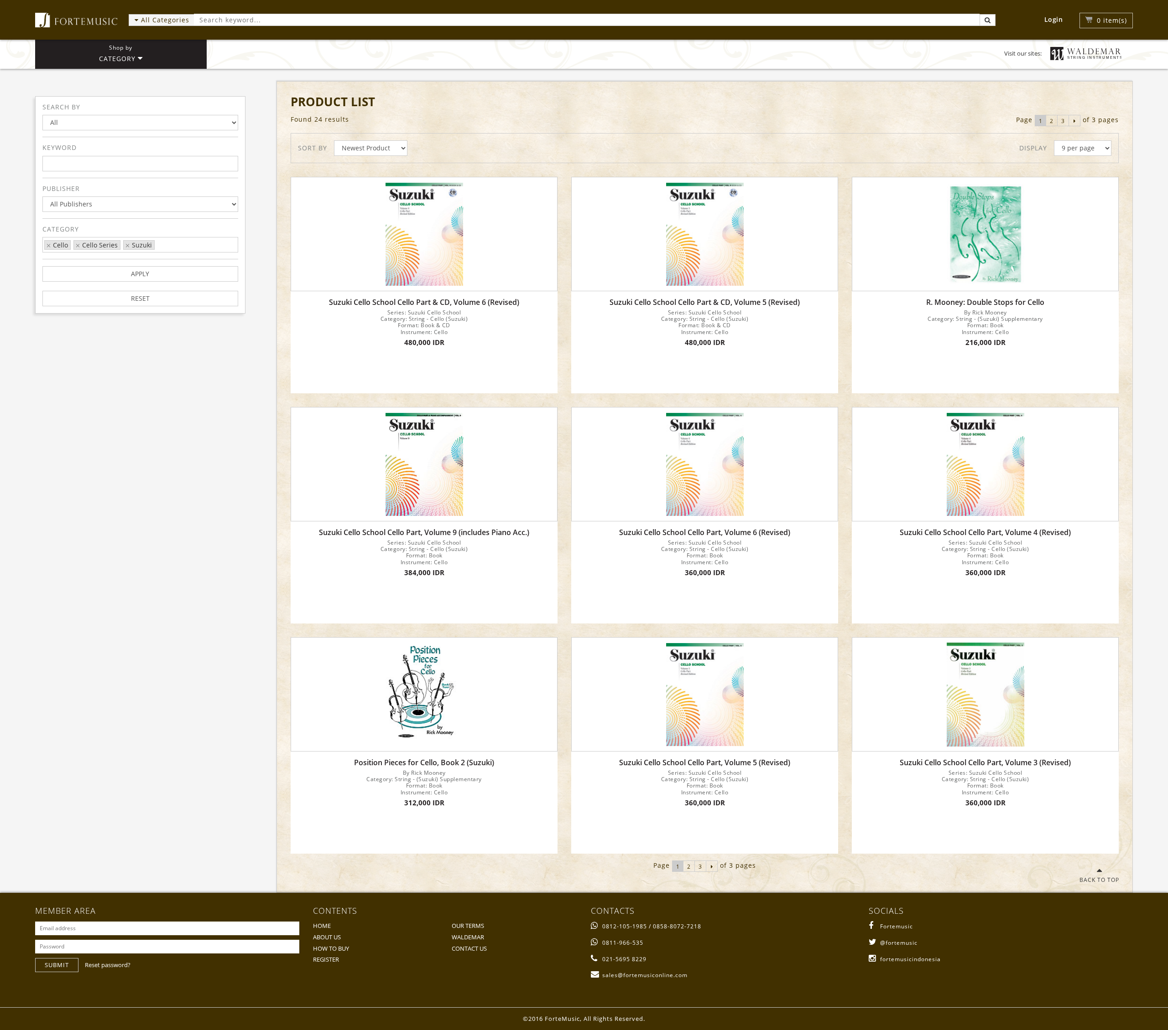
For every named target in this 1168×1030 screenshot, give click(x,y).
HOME (322, 926)
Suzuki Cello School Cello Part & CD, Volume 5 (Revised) (705, 302)
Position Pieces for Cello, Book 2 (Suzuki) (424, 762)
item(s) (1112, 20)
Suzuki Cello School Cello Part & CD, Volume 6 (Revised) (424, 302)
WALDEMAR (468, 937)
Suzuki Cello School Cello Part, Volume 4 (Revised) (985, 532)
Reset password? (107, 965)
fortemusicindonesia (910, 959)
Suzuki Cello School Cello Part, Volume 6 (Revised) (704, 532)
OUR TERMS (468, 926)
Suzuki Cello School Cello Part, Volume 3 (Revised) (985, 762)
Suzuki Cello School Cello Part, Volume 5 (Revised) (704, 762)
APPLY (140, 273)
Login (1053, 19)
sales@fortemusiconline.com (645, 975)
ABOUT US (327, 937)
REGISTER (326, 959)
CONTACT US (469, 948)
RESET (140, 298)
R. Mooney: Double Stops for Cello (985, 302)
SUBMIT (57, 965)
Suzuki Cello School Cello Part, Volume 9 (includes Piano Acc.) (424, 532)
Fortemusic (896, 926)
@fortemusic (899, 943)
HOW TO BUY (331, 948)
